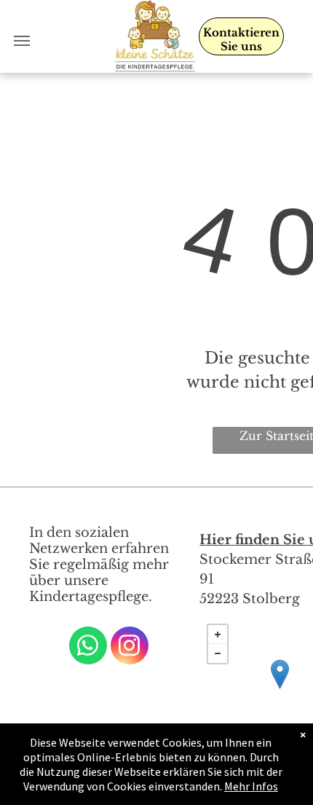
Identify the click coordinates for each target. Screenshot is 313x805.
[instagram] (129, 647)
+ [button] (217, 634)
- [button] (217, 653)
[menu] (21, 40)
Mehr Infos (251, 786)
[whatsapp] (88, 647)
